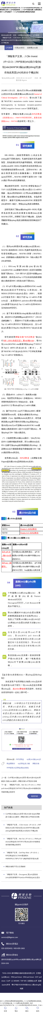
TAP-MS (23, 981)
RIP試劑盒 (20, 759)
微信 (26, 1011)
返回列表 (34, 796)
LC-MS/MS (15, 981)
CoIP (8, 981)
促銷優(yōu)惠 (32, 48)
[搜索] (33, 4)
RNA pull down (16, 977)
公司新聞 (36, 35)
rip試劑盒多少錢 (24, 763)
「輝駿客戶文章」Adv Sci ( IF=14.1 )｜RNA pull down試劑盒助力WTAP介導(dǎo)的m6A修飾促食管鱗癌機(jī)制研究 (21, 788)
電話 (16, 1011)
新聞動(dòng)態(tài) (24, 35)
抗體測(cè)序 (32, 981)
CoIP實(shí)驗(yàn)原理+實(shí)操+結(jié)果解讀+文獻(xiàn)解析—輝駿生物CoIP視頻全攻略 (22, 815)
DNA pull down (28, 977)
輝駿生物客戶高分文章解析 (15, 866)
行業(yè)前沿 (19, 48)
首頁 (14, 35)
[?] (39, 3)
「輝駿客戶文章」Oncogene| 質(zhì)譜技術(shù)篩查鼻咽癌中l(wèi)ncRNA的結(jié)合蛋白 (22, 875)
